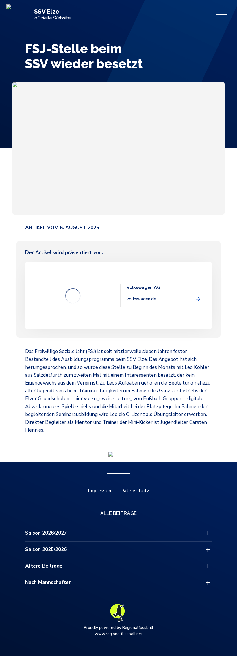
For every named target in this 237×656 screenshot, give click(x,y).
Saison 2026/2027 (46, 533)
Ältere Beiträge (43, 566)
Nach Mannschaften (48, 582)
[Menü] (221, 14)
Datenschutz (134, 490)
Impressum (100, 490)
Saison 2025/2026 (46, 549)
